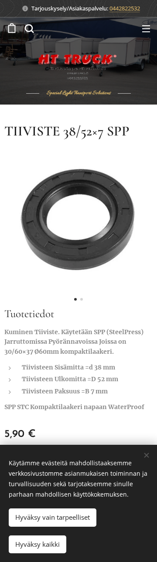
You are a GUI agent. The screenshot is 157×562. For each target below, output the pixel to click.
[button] (29, 28)
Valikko (146, 28)
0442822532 (124, 8)
